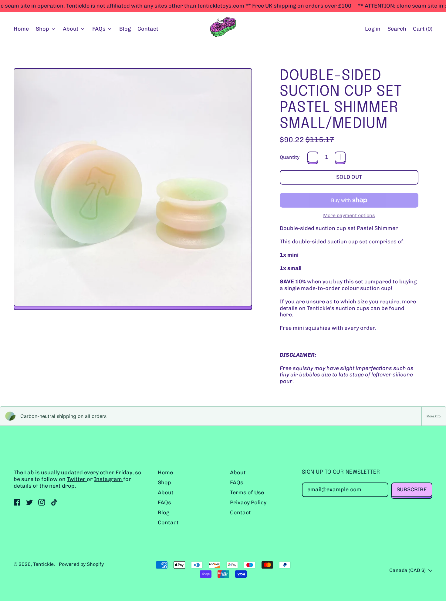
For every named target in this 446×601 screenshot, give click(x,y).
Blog (125, 28)
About (166, 492)
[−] (312, 157)
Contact (147, 28)
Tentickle (43, 564)
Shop (164, 482)
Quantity (289, 157)
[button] (397, 29)
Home (21, 28)
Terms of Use (247, 492)
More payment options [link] (349, 215)
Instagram (108, 479)
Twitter (77, 479)
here (286, 314)
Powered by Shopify (81, 564)
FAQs (164, 502)
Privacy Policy (248, 502)
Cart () (422, 30)
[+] (340, 157)
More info (434, 416)
